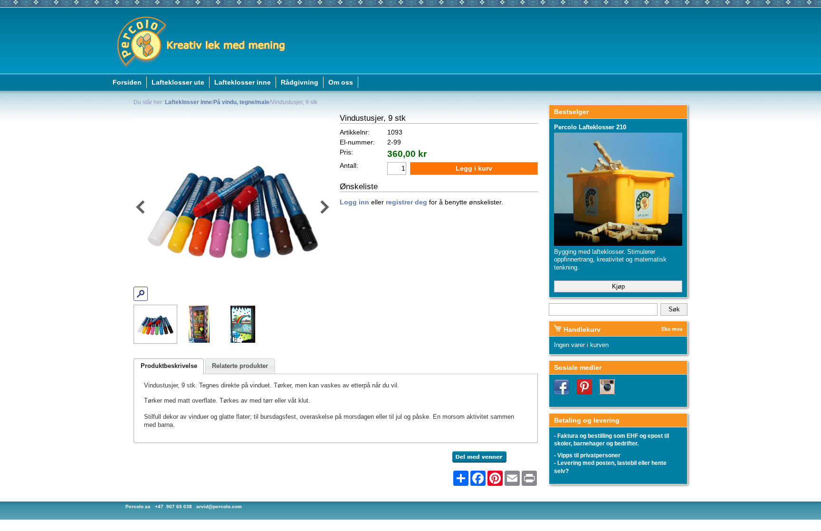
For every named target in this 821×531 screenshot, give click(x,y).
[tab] (169, 366)
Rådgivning (299, 82)
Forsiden (127, 82)
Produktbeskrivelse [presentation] (169, 365)
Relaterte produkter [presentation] (240, 365)
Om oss (340, 82)
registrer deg (406, 202)
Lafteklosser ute (178, 82)
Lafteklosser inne (242, 82)
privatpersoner (600, 455)
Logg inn (354, 202)
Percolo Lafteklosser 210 (590, 127)
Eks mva (671, 329)
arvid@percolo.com (219, 506)
